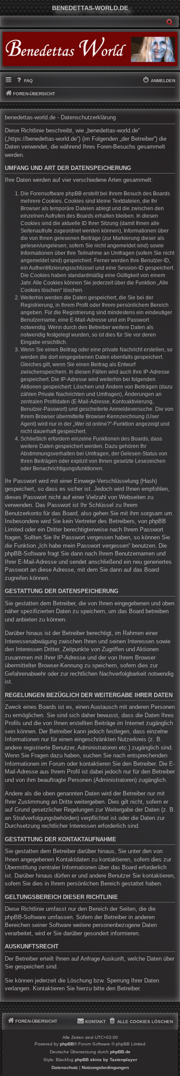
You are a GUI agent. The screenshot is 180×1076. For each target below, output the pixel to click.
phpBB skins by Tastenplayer (106, 1059)
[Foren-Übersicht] (90, 49)
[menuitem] (23, 81)
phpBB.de (120, 1051)
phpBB (67, 1043)
